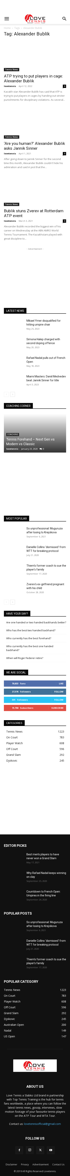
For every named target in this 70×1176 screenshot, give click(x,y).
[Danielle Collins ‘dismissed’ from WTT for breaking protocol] (13, 552)
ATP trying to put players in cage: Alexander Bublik (33, 78)
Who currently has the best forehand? (28, 638)
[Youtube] (51, 1150)
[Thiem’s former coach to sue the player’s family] (13, 570)
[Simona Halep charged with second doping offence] (13, 344)
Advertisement (40, 1164)
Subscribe (57, 707)
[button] (6, 19)
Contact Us (58, 1164)
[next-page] (12, 394)
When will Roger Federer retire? (24, 658)
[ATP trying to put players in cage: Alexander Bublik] (35, 56)
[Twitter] (40, 1150)
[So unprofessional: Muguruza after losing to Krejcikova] (13, 533)
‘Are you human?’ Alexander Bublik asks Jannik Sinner (34, 146)
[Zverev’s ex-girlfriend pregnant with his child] (13, 589)
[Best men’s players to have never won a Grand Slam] (13, 859)
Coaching (12, 434)
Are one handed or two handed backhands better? (36, 622)
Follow (58, 691)
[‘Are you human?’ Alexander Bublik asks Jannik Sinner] (35, 123)
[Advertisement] (35, 7)
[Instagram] (30, 1150)
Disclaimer (11, 1164)
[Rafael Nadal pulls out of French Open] (13, 362)
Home (7, 28)
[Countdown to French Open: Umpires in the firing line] (13, 896)
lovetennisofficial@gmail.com (42, 1124)
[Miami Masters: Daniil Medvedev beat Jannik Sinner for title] (13, 381)
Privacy (25, 1164)
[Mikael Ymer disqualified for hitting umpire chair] (13, 325)
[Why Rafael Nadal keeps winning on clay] (13, 878)
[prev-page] (6, 394)
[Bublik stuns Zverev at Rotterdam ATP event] (35, 190)
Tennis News (11, 69)
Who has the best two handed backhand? (30, 630)
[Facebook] (19, 1150)
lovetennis (10, 86)
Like (61, 683)
